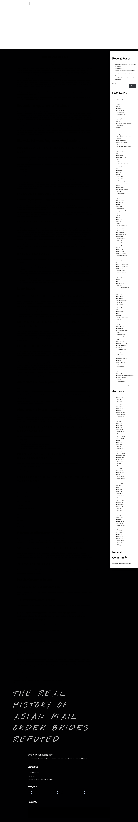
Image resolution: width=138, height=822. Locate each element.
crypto (118, 174)
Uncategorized (26, 677)
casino (118, 161)
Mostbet (119, 247)
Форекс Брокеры (120, 381)
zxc (118, 364)
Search (114, 83)
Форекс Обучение (121, 383)
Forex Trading (120, 202)
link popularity (120, 236)
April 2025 (119, 427)
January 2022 (120, 497)
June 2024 (119, 442)
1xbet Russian (120, 121)
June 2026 (119, 401)
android (119, 131)
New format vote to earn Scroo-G (124, 276)
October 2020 (120, 523)
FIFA (118, 195)
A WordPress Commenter (118, 563)
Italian (118, 217)
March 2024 (120, 448)
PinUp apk (119, 308)
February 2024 (120, 450)
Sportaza (119, 332)
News (118, 279)
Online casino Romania (122, 289)
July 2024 (119, 440)
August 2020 (120, 527)
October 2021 (120, 502)
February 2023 (120, 472)
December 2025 (121, 412)
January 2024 (120, 452)
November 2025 (121, 414)
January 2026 (120, 410)
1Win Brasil (119, 103)
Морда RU (119, 370)
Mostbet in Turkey (121, 259)
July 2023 (119, 463)
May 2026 (119, 403)
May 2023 (119, 467)
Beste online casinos (122, 142)
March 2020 (120, 534)
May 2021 (119, 512)
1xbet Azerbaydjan (121, 114)
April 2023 (119, 468)
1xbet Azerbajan (120, 112)
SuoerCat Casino (121, 334)
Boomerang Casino (121, 157)
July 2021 (119, 508)
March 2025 (120, 429)
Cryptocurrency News (122, 182)
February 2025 (120, 431)
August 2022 (120, 483)
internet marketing (121, 210)
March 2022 (120, 493)
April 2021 (119, 514)
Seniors (119, 319)
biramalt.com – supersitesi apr (124, 146)
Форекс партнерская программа (124, 385)
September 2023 (121, 459)
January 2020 (120, 538)
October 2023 (120, 457)
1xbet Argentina (120, 110)
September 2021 (121, 504)
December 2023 (121, 453)
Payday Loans (120, 298)
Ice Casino (119, 206)
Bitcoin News (120, 148)
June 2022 (119, 487)
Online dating (120, 291)
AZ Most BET (120, 133)
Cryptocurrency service (122, 183)
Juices (118, 223)
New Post (119, 277)
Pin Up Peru (119, 306)
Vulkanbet (119, 347)
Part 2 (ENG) (120, 296)
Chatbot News (120, 167)
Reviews (119, 315)
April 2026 (119, 405)
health (118, 204)
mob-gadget (120, 245)
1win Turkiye (120, 104)
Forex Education (120, 200)
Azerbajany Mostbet (121, 135)
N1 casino (119, 274)
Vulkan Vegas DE (121, 341)
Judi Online (119, 219)
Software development (122, 330)
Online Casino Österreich (123, 287)
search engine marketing (122, 317)
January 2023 (120, 474)
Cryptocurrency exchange (123, 180)
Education (119, 191)
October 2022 (120, 480)
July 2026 (119, 399)
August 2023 (120, 461)
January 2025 (120, 433)
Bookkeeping (120, 155)
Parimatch (119, 294)
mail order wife (120, 240)
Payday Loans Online (122, 300)
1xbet (118, 106)
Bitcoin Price (120, 150)
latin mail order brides (122, 227)
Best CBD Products (121, 140)
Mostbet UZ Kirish (121, 270)
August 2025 (120, 420)
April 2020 (119, 532)
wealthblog (119, 353)
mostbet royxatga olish (122, 266)
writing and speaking (121, 362)
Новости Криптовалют (122, 373)
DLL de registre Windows (122, 189)
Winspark (119, 360)
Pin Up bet (119, 302)
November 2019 (120, 540)
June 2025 (119, 423)
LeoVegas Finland (121, 229)
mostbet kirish (120, 262)
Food (118, 198)
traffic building (120, 336)
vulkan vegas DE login (122, 343)
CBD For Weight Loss (122, 165)
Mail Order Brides (121, 238)
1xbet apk (119, 108)
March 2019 (119, 546)
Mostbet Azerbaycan (122, 255)
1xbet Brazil (119, 116)
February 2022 (120, 495)
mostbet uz (120, 268)
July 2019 (119, 544)
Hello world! (128, 563)
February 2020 (120, 536)
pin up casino (120, 304)
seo (118, 321)
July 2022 (119, 485)
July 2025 (119, 421)
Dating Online (120, 187)
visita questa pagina (22, 672)
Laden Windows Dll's (122, 225)
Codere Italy (120, 170)
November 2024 (121, 436)
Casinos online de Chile (122, 163)
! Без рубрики (120, 99)
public (118, 313)
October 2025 (120, 416)
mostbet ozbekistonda (122, 264)
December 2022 (121, 476)
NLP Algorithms (120, 283)
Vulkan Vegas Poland (121, 345)
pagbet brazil (120, 292)
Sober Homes (120, 326)
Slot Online (119, 323)
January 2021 (120, 519)
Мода (118, 368)
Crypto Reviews (120, 178)
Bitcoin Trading (120, 151)
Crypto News (120, 176)
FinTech (119, 197)
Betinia (118, 144)
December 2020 (121, 521)
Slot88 (118, 324)
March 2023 (120, 470)
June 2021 (119, 510)
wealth (118, 351)
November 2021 (120, 500)
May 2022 (119, 489)
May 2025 (119, 425)
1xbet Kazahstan (121, 119)
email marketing (120, 193)
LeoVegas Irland (120, 232)
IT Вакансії (119, 214)
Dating (118, 185)
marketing (119, 242)
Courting (119, 172)
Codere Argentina (121, 168)
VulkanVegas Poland (121, 349)
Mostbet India (120, 260)
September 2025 (121, 418)
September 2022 (121, 482)
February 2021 (120, 517)
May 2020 (119, 531)
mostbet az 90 (120, 251)
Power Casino (120, 311)
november (119, 285)
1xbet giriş (119, 118)
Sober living (120, 328)
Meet (118, 244)
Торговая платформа (121, 377)
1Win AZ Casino (120, 101)
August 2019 (120, 542)
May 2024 (119, 444)
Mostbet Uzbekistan (121, 272)
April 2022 (119, 491)
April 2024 (119, 446)
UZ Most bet (120, 339)
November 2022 (121, 478)
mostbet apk (120, 249)
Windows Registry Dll (122, 358)
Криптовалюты (120, 366)
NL (118, 281)
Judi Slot (119, 221)
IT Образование (120, 215)
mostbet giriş (120, 257)
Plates (118, 309)
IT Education (120, 212)
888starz (119, 127)
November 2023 (121, 455)
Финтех (119, 379)
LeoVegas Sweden (121, 234)
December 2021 (120, 499)
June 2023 (119, 465)
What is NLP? (120, 355)
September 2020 (121, 525)
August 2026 (120, 397)
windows (119, 356)
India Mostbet (120, 208)
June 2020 (119, 529)
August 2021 (120, 506)
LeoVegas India (120, 230)
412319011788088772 (119, 68)
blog (118, 153)
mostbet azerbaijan (121, 253)
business (119, 159)
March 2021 (119, 515)
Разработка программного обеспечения (125, 375)
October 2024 (120, 438)
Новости (119, 371)
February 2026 (120, 408)
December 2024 (121, 435)
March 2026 (120, 406)
